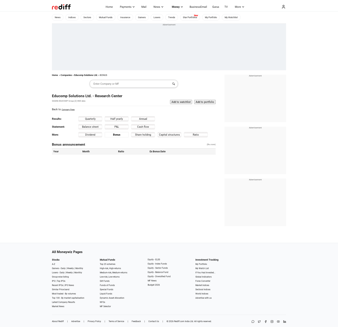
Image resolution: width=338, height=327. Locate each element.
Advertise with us (203, 298)
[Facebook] (265, 321)
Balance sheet (90, 126)
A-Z (53, 264)
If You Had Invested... (205, 272)
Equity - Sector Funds (158, 268)
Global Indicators (203, 277)
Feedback (136, 321)
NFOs (102, 302)
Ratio (196, 134)
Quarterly (90, 118)
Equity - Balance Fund (158, 272)
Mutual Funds (105, 17)
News (157, 6)
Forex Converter (202, 281)
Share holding (143, 134)
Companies (66, 75)
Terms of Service (116, 321)
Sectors (87, 17)
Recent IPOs (57, 285)
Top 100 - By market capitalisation (68, 298)
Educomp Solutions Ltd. (86, 75)
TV (226, 6)
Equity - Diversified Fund (159, 276)
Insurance (125, 17)
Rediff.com (179, 321)
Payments (126, 6)
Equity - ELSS (154, 259)
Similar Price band (60, 289)
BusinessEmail (198, 6)
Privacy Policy (94, 321)
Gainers (142, 17)
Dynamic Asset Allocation (112, 298)
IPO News (69, 285)
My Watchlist (231, 17)
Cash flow (143, 126)
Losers (157, 17)
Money (176, 6)
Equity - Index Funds (157, 264)
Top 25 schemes (107, 264)
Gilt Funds (104, 281)
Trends (171, 17)
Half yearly (116, 118)
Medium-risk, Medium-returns (113, 272)
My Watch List (202, 268)
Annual (143, 118)
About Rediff (58, 321)
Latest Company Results (63, 302)
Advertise (75, 321)
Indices (72, 17)
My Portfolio (211, 17)
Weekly (70, 268)
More (238, 6)
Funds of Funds (107, 285)
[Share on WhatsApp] (253, 321)
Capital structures (169, 134)
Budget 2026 (154, 285)
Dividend (90, 134)
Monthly (79, 268)
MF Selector (105, 306)
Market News (58, 306)
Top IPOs (61, 281)
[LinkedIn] (284, 321)
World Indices (201, 293)
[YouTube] (278, 321)
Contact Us (153, 321)
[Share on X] (259, 321)
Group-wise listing (60, 277)
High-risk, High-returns (110, 268)
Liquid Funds (106, 293)
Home (109, 6)
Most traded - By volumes (64, 293)
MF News (152, 280)
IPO (53, 281)
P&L (116, 126)
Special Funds (106, 289)
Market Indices (202, 285)
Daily (63, 268)
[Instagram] (272, 321)
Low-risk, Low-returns (110, 277)
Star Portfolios (190, 17)
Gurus (215, 6)
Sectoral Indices (202, 289)
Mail (143, 6)
